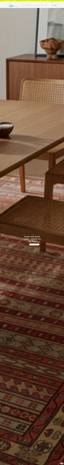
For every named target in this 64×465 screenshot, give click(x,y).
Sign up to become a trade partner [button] (34, 244)
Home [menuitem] (23, 5)
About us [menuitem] (39, 5)
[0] (55, 5)
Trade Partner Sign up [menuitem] (27, 5)
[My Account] (53, 5)
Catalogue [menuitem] (46, 5)
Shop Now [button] (26, 244)
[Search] (52, 5)
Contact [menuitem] (42, 5)
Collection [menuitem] (32, 5)
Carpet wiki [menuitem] (36, 5)
